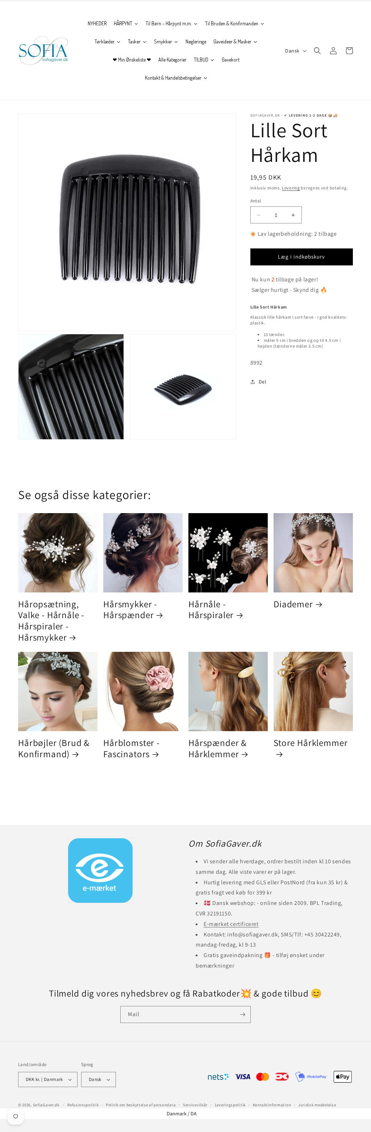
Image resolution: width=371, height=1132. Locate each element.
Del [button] (263, 381)
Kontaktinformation (272, 1104)
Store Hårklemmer (310, 743)
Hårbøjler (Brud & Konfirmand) (53, 748)
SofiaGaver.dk (46, 1104)
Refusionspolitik (83, 1104)
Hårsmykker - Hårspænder (130, 610)
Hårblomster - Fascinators (131, 748)
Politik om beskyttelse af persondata (141, 1104)
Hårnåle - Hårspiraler (211, 610)
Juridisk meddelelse (317, 1104)
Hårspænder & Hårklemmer (217, 748)
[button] (317, 51)
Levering (291, 187)
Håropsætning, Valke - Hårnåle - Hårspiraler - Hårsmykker (51, 621)
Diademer (293, 604)
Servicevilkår (195, 1104)
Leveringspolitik (230, 1104)
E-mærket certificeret (231, 924)
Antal (255, 201)
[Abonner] (242, 1014)
